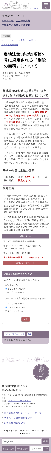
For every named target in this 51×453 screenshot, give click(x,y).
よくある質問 (8, 449)
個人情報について (13, 413)
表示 (46, 448)
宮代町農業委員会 (9, 45)
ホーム (4, 40)
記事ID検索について (15, 423)
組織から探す (22, 449)
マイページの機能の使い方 (18, 418)
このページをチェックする (14, 334)
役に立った (12, 285)
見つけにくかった (15, 311)
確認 (25, 319)
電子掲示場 (8, 20)
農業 (31, 40)
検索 (45, 441)
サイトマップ (34, 413)
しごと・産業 (18, 40)
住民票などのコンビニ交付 (16, 25)
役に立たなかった (15, 292)
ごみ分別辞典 (23, 20)
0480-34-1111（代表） (19, 401)
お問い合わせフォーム (25, 263)
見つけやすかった (15, 303)
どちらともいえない (16, 289)
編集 (29, 334)
